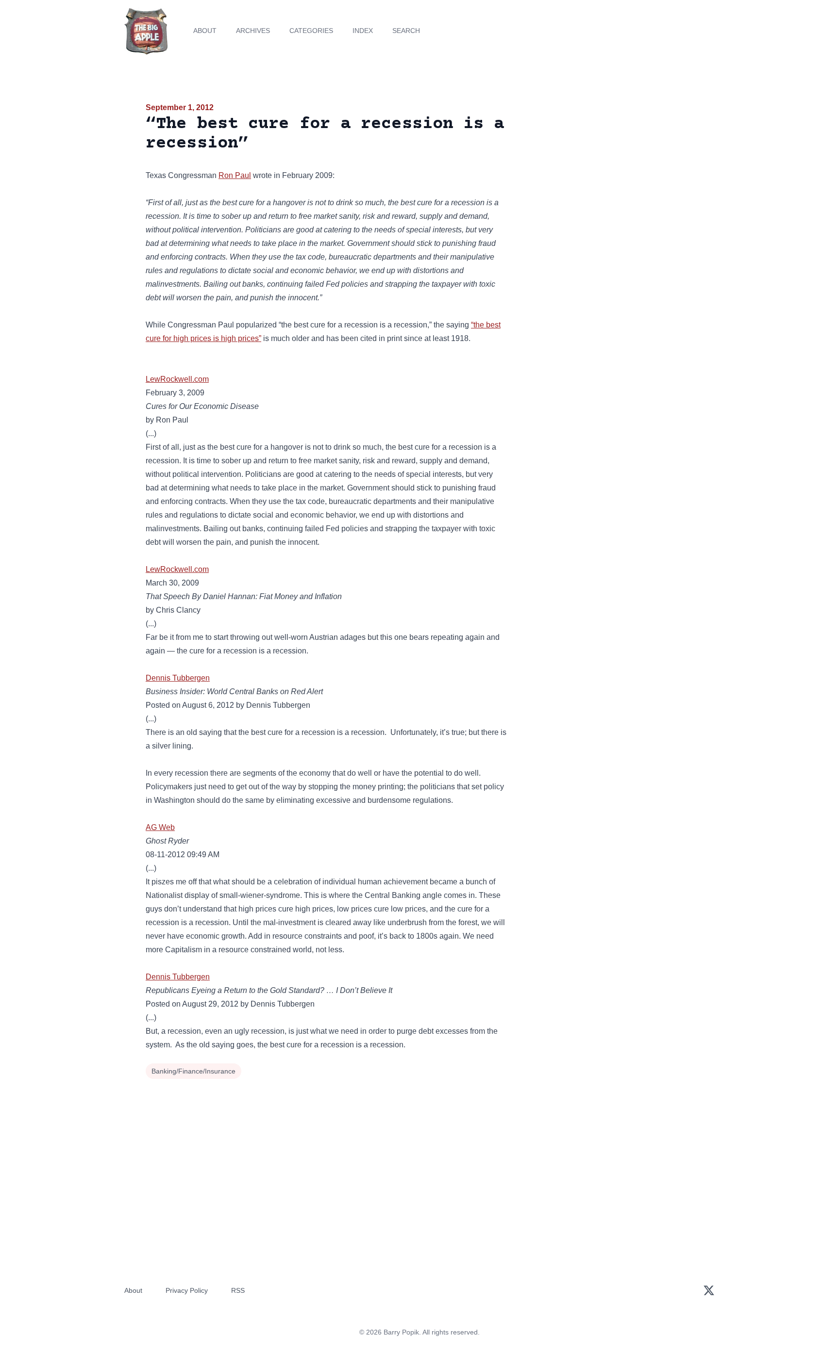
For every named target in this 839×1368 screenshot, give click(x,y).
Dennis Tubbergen (178, 678)
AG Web (160, 827)
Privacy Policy (187, 1290)
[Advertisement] (606, 176)
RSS (238, 1290)
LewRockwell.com (177, 379)
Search (406, 30)
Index (362, 30)
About (205, 30)
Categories (311, 30)
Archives (253, 30)
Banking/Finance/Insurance (193, 1071)
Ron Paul (234, 175)
